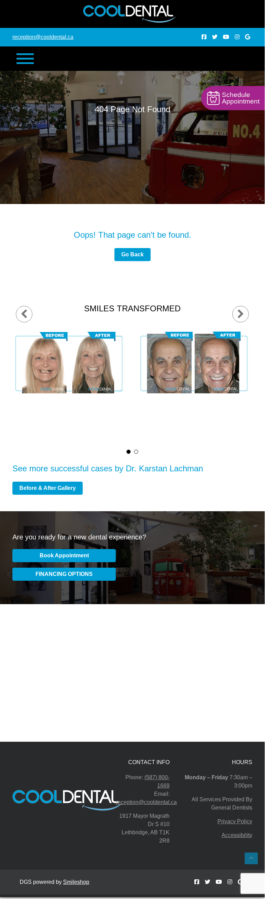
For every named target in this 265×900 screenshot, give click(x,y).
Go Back (132, 254)
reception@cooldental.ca (42, 37)
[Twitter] (215, 37)
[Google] (247, 37)
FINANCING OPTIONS (64, 574)
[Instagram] (238, 37)
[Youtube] (227, 37)
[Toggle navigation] (25, 58)
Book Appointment (64, 555)
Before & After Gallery (47, 488)
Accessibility (237, 835)
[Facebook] (205, 37)
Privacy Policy (234, 821)
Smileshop (76, 882)
